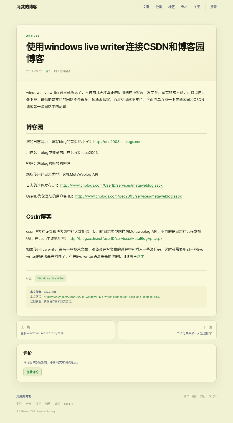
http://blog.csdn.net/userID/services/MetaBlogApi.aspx (115, 238)
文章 (146, 7)
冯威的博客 (26, 7)
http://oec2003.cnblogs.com (117, 141)
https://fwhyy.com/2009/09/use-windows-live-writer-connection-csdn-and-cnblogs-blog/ (102, 296)
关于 (197, 7)
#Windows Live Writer (50, 278)
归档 (48, 403)
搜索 (213, 7)
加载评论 (32, 372)
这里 (140, 256)
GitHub (68, 403)
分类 (159, 7)
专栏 (184, 7)
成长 (48, 71)
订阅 (57, 403)
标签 (171, 7)
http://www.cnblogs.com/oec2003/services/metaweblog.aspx (128, 196)
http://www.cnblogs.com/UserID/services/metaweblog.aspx (111, 185)
